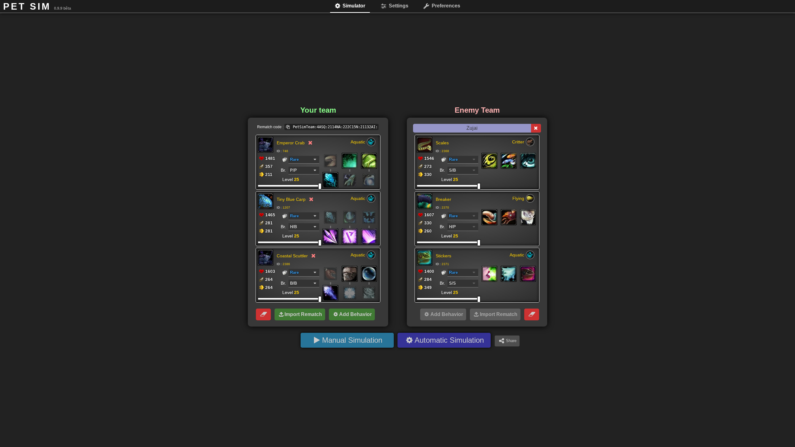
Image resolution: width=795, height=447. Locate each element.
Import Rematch (303, 314)
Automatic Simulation (449, 340)
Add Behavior (355, 314)
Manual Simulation (352, 340)
